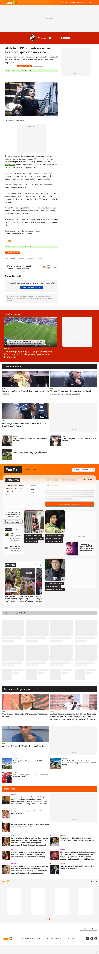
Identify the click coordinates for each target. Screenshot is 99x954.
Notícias (62, 863)
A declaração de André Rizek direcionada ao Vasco (24, 746)
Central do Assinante (77, 2)
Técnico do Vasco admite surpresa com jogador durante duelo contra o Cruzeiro (71, 392)
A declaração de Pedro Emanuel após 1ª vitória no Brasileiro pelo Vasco (24, 424)
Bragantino (10, 164)
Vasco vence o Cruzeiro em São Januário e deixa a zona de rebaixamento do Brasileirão (30, 453)
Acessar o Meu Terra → (31, 470)
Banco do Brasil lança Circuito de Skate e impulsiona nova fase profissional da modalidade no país (79, 763)
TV (12, 849)
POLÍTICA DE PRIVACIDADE (67, 939)
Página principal (11, 2)
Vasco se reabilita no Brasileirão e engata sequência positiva (25, 392)
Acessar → (18, 529)
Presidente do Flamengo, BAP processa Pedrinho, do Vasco (24, 715)
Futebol (40, 258)
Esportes (31, 258)
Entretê (13, 808)
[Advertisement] (65, 454)
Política (62, 835)
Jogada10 (21, 258)
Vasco (42, 38)
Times (64, 38)
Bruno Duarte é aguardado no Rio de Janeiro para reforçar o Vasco (30, 776)
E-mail (90, 2)
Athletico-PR (39, 159)
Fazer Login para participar (31, 287)
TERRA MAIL (63, 2)
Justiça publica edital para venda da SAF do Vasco (28, 762)
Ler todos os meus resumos (70, 504)
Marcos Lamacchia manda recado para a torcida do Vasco (30, 439)
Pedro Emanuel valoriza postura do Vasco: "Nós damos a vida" (79, 439)
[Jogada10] (10, 241)
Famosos (13, 794)
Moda (12, 822)
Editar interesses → (88, 479)
